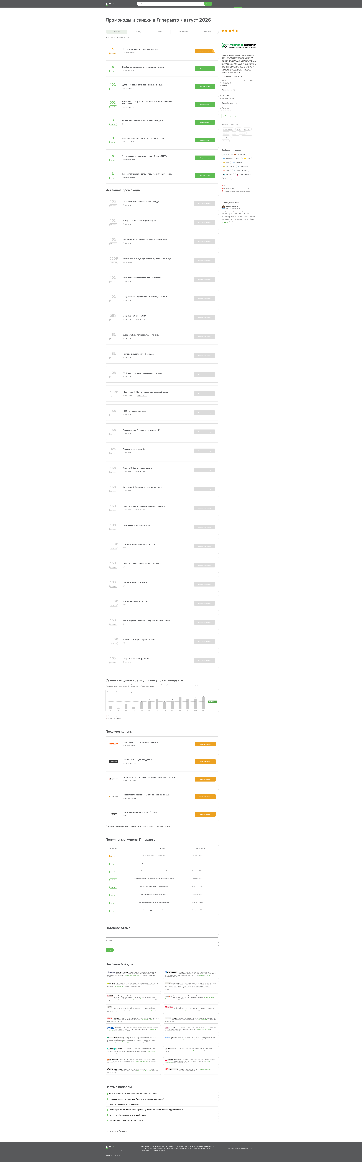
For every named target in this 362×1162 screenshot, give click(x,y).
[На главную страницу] (110, 4)
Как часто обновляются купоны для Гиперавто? (128, 1115)
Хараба (225, 141)
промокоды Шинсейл (142, 1061)
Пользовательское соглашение (238, 1148)
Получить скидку (205, 69)
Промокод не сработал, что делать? (124, 1104)
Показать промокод (203, 51)
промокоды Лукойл (138, 999)
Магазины (238, 4)
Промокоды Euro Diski (203, 1029)
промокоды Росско (146, 1019)
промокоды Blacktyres (144, 1070)
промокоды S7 (119, 986)
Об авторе (225, 222)
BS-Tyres (226, 137)
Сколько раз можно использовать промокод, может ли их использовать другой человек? (146, 1110)
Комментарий (110, 940)
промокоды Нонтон (204, 975)
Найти (208, 4)
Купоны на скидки (112, 1131)
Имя (107, 932)
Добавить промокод (230, 116)
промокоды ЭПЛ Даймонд (144, 1010)
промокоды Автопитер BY (180, 1010)
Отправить (110, 950)
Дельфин (247, 129)
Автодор (242, 133)
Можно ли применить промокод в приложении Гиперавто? (133, 1094)
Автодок (235, 137)
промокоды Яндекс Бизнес (133, 975)
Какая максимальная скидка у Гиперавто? (126, 1120)
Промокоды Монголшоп (198, 987)
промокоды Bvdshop (194, 1050)
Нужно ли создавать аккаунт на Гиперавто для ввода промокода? (136, 1099)
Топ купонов (252, 4)
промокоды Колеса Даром (123, 1042)
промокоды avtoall (203, 1019)
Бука (238, 129)
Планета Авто (246, 137)
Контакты (253, 1148)
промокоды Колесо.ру (205, 1069)
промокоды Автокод (184, 1039)
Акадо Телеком (228, 129)
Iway (234, 133)
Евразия (225, 133)
